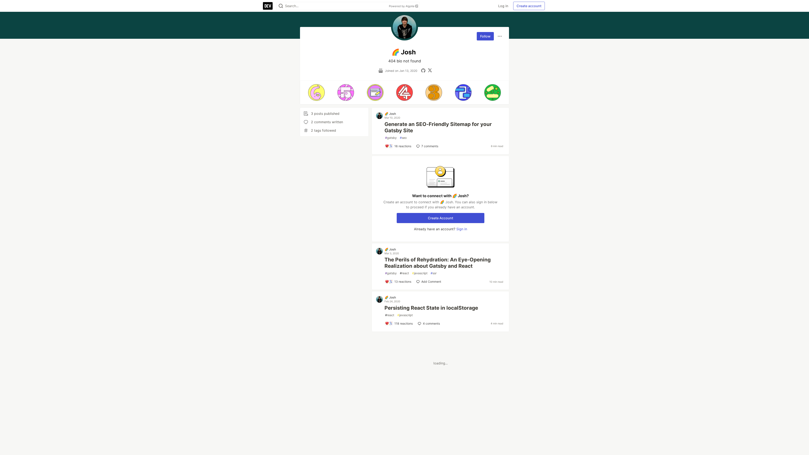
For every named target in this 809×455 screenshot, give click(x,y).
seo (403, 137)
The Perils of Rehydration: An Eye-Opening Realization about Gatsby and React (437, 263)
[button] (316, 92)
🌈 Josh (390, 113)
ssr (434, 273)
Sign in (461, 229)
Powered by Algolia (402, 6)
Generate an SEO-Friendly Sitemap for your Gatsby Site (438, 127)
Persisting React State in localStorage (431, 308)
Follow (485, 36)
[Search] (281, 6)
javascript (419, 273)
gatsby (391, 137)
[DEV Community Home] (268, 6)
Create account (529, 6)
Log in (503, 6)
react (404, 273)
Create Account (440, 218)
